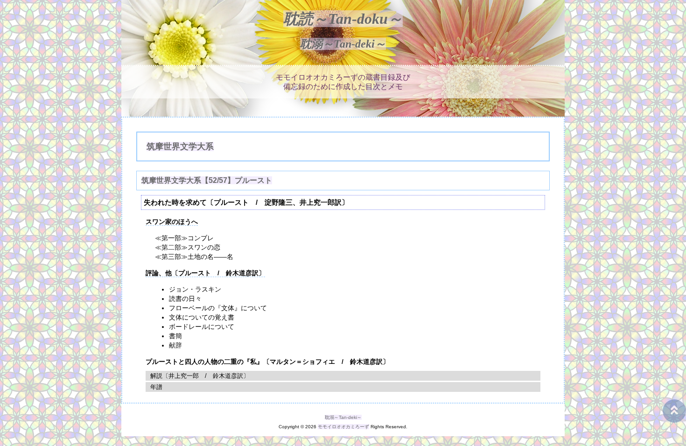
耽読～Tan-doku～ (343, 18)
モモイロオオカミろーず (343, 426)
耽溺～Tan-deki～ (343, 44)
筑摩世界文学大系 (180, 146)
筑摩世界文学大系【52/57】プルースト (206, 180)
